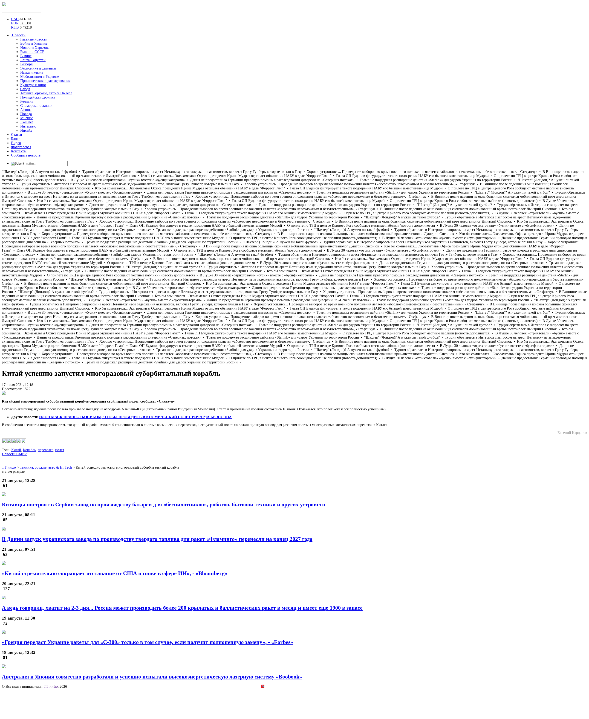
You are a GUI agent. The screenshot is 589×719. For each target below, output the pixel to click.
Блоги (15, 139)
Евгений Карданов (572, 433)
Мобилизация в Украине (39, 76)
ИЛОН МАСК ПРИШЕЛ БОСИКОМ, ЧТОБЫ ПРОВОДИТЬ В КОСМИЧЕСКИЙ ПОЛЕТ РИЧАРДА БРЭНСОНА (135, 417)
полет (59, 450)
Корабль (29, 450)
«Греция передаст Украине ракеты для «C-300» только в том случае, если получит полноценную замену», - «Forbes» (147, 642)
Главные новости (33, 39)
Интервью (28, 126)
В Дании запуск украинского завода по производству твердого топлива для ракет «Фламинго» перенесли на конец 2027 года (157, 539)
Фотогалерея (21, 147)
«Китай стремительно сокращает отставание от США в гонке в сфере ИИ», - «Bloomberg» (114, 573)
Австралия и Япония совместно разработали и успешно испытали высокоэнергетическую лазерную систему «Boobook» (152, 677)
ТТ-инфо (51, 686)
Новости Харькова (34, 47)
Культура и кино (33, 85)
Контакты (18, 151)
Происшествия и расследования (45, 81)
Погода (26, 114)
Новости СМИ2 (14, 454)
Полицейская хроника (37, 97)
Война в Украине (33, 43)
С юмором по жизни (36, 105)
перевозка (45, 450)
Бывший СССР (32, 52)
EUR (15, 23)
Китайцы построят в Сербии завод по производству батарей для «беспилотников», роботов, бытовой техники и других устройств (163, 504)
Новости (18, 35)
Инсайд (26, 130)
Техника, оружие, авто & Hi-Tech (46, 93)
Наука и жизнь (31, 72)
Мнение (26, 118)
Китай (16, 450)
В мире (26, 56)
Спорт (25, 89)
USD (15, 19)
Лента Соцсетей (33, 60)
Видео (16, 143)
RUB (15, 27)
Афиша (26, 110)
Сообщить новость (25, 155)
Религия (26, 101)
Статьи (16, 134)
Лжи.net (26, 122)
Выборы (26, 64)
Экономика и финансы (38, 68)
